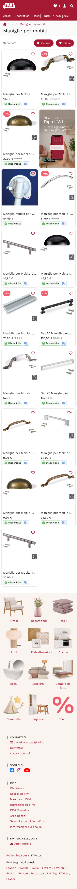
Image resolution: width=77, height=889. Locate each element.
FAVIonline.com (16, 855)
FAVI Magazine (19, 810)
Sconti (63, 719)
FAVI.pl (35, 867)
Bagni (14, 683)
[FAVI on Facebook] (12, 770)
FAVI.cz (11, 867)
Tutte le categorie (56, 16)
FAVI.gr (64, 873)
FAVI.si (10, 879)
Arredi (7, 15)
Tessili (37, 15)
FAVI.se (23, 873)
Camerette (14, 719)
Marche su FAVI (20, 799)
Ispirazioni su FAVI (22, 804)
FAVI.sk (23, 867)
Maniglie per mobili (33, 24)
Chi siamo (16, 788)
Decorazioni (22, 15)
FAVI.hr (11, 873)
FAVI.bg (52, 873)
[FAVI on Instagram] (19, 770)
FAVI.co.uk (37, 873)
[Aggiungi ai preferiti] (33, 54)
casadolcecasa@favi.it (29, 742)
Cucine (63, 652)
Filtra (67, 43)
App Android (22, 843)
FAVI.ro (47, 867)
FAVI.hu (59, 867)
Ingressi (38, 719)
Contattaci (17, 747)
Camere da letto (63, 685)
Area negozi (18, 815)
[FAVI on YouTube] (27, 770)
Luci (14, 652)
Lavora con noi (20, 753)
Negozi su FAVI (20, 793)
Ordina (45, 43)
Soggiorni (38, 683)
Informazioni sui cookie (26, 826)
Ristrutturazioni (40, 652)
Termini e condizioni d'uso (27, 821)
